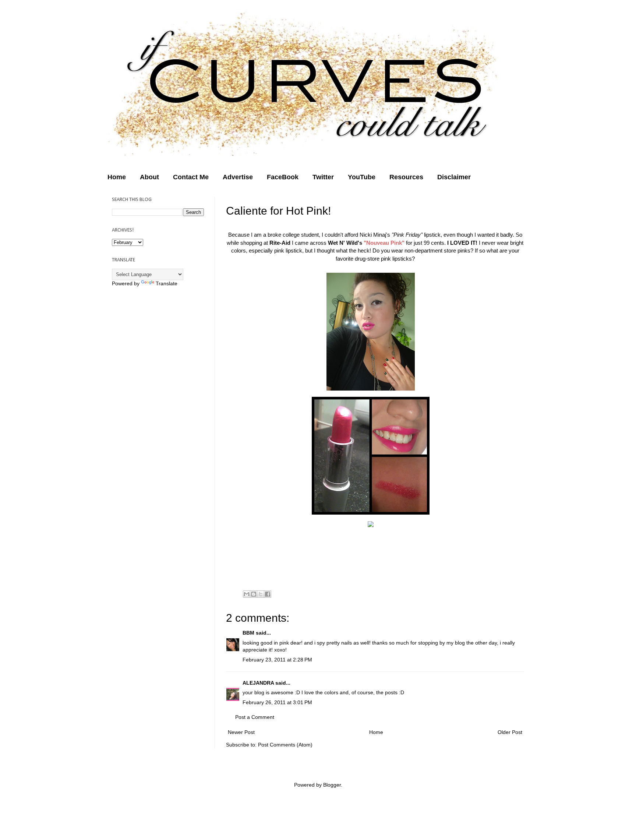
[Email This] (246, 594)
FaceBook (282, 177)
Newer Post (241, 732)
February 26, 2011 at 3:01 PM (277, 702)
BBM (248, 633)
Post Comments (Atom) (285, 745)
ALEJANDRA (258, 683)
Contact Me (191, 177)
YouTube (361, 177)
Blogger (332, 785)
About (149, 177)
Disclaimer (454, 177)
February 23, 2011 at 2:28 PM (277, 660)
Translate (166, 283)
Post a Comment (254, 717)
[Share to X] (260, 594)
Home (116, 177)
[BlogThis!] (253, 594)
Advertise (238, 177)
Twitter (323, 177)
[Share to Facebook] (267, 594)
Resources (406, 177)
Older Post (510, 732)
